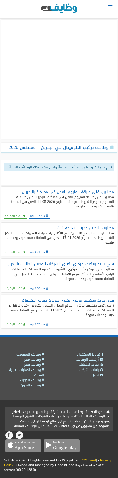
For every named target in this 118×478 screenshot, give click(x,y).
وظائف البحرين (31, 385)
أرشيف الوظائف (88, 360)
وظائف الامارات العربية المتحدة (26, 372)
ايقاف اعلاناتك (89, 365)
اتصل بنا (93, 375)
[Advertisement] (59, 79)
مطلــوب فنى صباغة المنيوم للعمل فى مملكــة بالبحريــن (68, 192)
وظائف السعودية (29, 354)
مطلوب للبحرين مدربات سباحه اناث (85, 228)
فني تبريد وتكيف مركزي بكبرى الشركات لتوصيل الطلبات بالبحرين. (59, 264)
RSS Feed (88, 460)
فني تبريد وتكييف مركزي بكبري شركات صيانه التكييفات (68, 300)
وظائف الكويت (31, 380)
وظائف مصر (33, 360)
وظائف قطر (33, 365)
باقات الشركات (89, 370)
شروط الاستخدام (89, 354)
